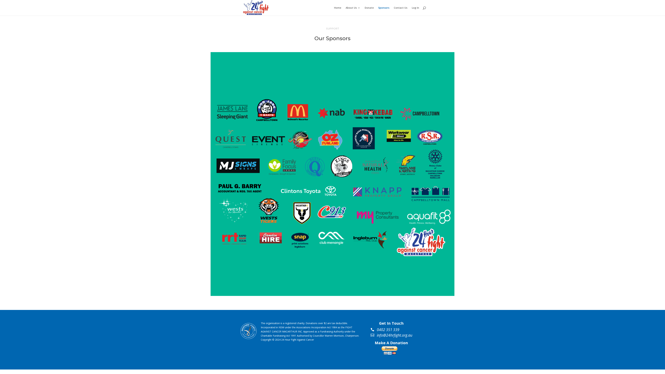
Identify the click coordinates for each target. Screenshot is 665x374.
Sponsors (383, 8)
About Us (351, 8)
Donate (369, 8)
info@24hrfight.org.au (394, 335)
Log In (415, 8)
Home (337, 8)
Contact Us (400, 8)
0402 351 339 (388, 329)
